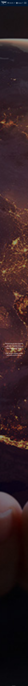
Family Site (11, 3)
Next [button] (25, 348)
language (20, 3)
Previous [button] (2, 348)
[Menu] (25, 3)
